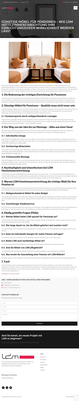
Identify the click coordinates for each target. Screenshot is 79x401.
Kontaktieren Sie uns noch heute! (10, 274)
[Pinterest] (10, 387)
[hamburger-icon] (75, 8)
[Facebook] (3, 387)
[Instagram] (7, 387)
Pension (11, 85)
